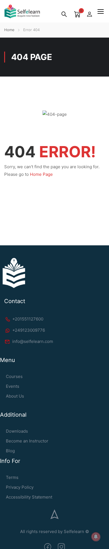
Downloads (17, 431)
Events (12, 386)
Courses (14, 376)
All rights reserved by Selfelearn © (54, 531)
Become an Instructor (27, 441)
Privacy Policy (20, 487)
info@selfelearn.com (32, 341)
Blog (10, 450)
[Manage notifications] (95, 536)
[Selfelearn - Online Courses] (22, 11)
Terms (12, 477)
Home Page (41, 174)
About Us (15, 396)
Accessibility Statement (29, 497)
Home (9, 29)
